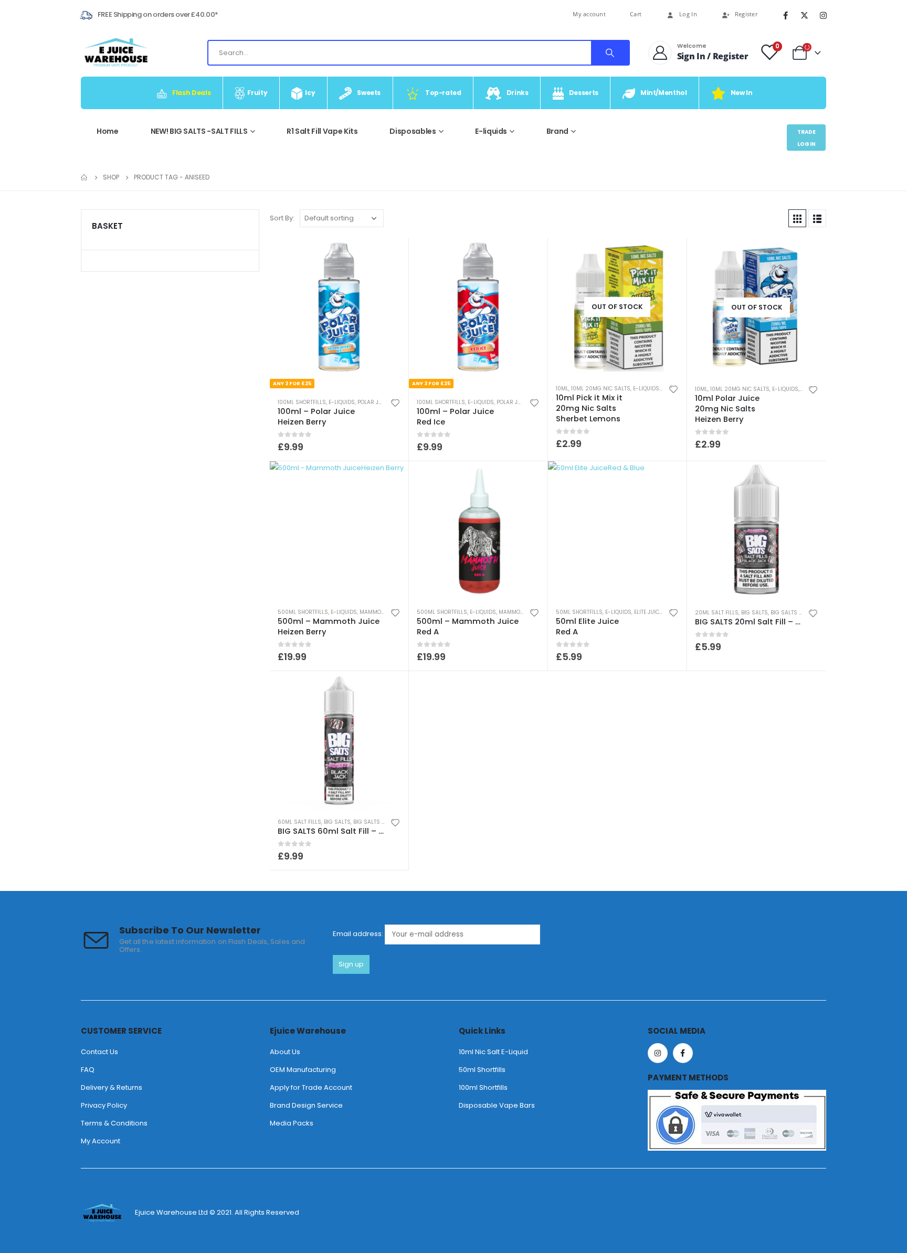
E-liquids (491, 131)
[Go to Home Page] (84, 177)
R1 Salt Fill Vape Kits (322, 131)
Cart (635, 14)
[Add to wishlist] (395, 402)
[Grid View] (797, 218)
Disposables (412, 131)
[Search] (610, 53)
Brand (557, 131)
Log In (688, 14)
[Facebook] (785, 15)
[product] (339, 530)
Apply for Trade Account (311, 1087)
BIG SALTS (754, 613)
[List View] (817, 218)
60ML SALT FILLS (299, 822)
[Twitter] (804, 15)
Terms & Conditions (114, 1123)
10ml (562, 388)
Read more (669, 250)
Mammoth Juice (381, 612)
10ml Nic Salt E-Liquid (493, 1052)
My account (589, 14)
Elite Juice (648, 612)
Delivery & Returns (111, 1087)
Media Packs (291, 1123)
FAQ (87, 1070)
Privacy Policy (104, 1105)
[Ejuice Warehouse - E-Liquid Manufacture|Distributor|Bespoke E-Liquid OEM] (115, 52)
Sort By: (282, 218)
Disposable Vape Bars (497, 1105)
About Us (285, 1052)
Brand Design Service (306, 1105)
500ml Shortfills (303, 612)
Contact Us (99, 1052)
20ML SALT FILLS (717, 613)
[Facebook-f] (683, 1053)
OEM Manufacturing (303, 1070)
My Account (100, 1141)
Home (108, 131)
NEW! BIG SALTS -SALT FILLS (199, 131)
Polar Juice (373, 402)
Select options (391, 255)
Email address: (359, 934)
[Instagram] (823, 15)
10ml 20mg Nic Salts (600, 388)
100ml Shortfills (302, 402)
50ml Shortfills (579, 612)
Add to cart (669, 478)
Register (746, 14)
